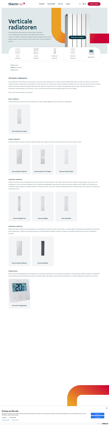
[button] (77, 37)
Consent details (5, 420)
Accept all (97, 414)
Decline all (97, 417)
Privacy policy (15, 420)
